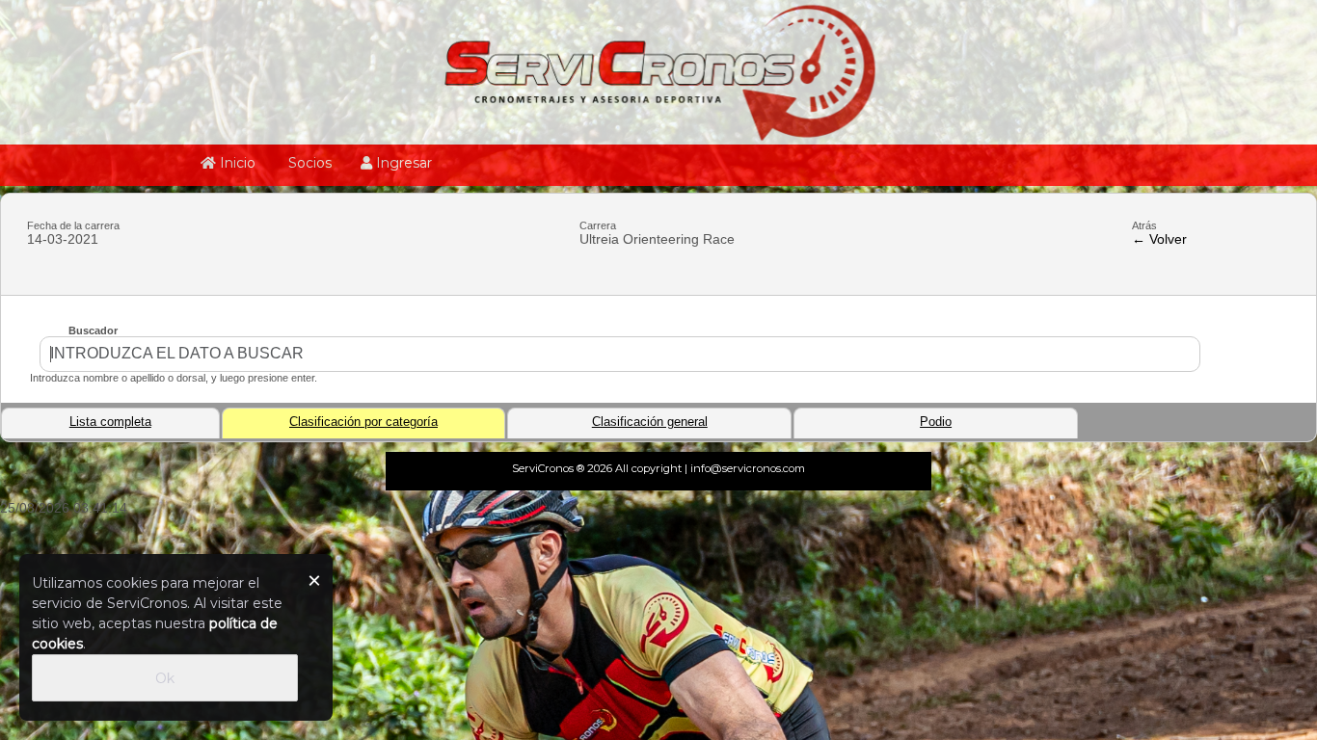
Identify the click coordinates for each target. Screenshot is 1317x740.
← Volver (1159, 239)
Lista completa (110, 422)
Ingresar (402, 163)
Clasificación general (650, 422)
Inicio (235, 163)
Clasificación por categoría (363, 422)
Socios (308, 163)
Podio (936, 422)
